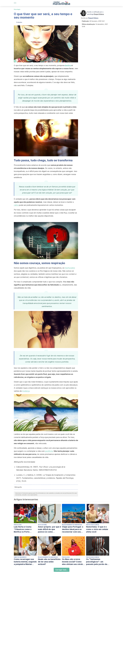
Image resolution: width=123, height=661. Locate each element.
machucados (70, 268)
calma (16, 205)
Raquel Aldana (99, 14)
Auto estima (42, 524)
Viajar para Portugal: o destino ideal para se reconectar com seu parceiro (72, 529)
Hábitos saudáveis (20, 557)
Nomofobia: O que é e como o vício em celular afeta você (97, 529)
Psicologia (17, 9)
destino (68, 65)
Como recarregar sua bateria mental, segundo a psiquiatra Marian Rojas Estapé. (25, 561)
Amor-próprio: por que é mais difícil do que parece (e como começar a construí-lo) (49, 529)
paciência (49, 451)
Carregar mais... (61, 570)
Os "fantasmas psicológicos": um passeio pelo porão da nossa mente (96, 561)
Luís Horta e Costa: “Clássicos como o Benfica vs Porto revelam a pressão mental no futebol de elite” (23, 529)
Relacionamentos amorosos (72, 524)
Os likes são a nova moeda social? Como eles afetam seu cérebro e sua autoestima (73, 561)
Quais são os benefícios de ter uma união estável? (49, 561)
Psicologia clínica (92, 524)
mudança (26, 391)
